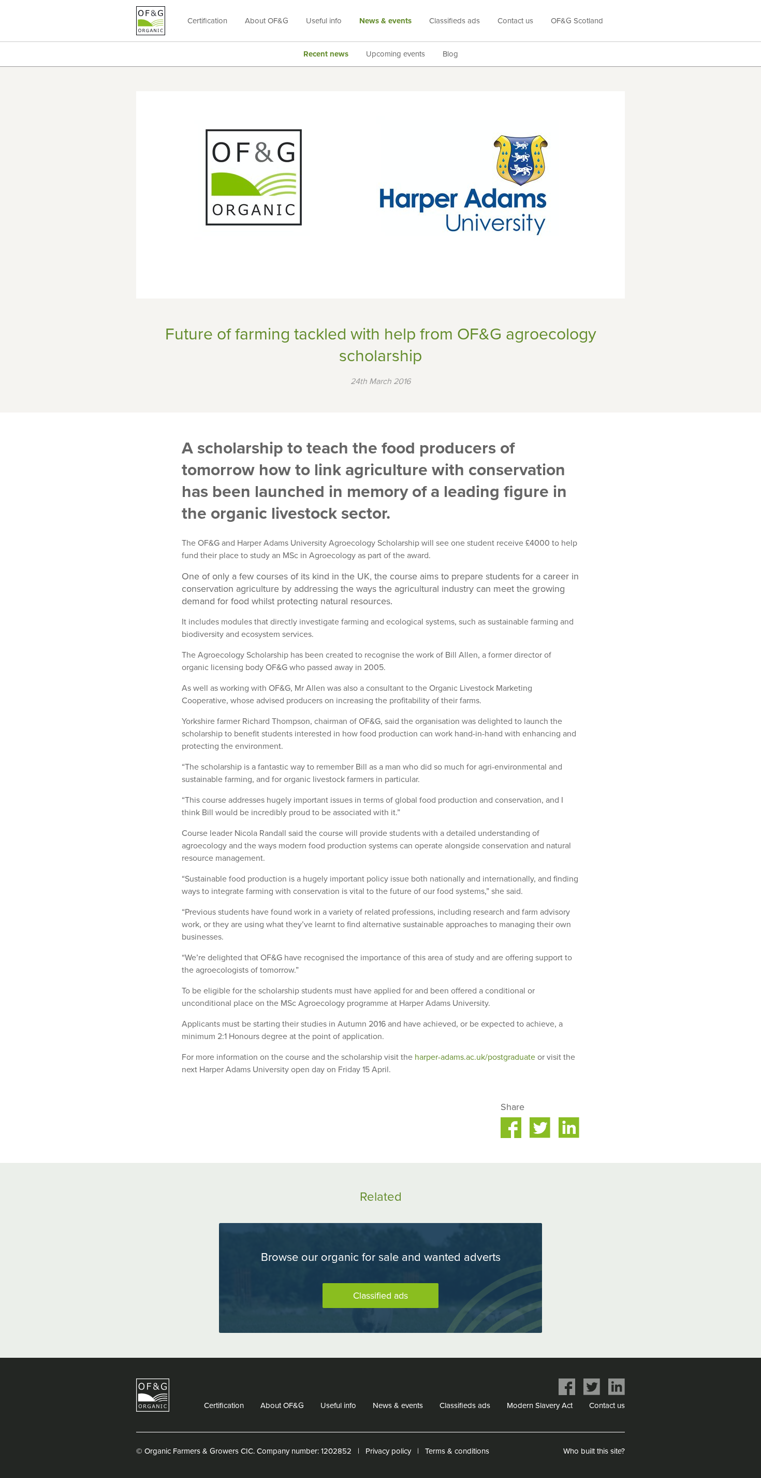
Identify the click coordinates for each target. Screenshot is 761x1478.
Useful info (324, 20)
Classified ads (380, 1295)
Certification (207, 20)
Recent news (325, 54)
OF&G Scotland (577, 20)
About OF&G (266, 20)
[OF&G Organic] (150, 20)
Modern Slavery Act (540, 1405)
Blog (450, 54)
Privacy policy (388, 1451)
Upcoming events (395, 54)
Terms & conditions (457, 1451)
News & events (385, 20)
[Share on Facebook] (511, 1127)
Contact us (515, 20)
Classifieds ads (454, 20)
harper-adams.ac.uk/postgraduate (475, 1057)
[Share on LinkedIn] (569, 1127)
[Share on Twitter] (540, 1127)
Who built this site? (594, 1451)
